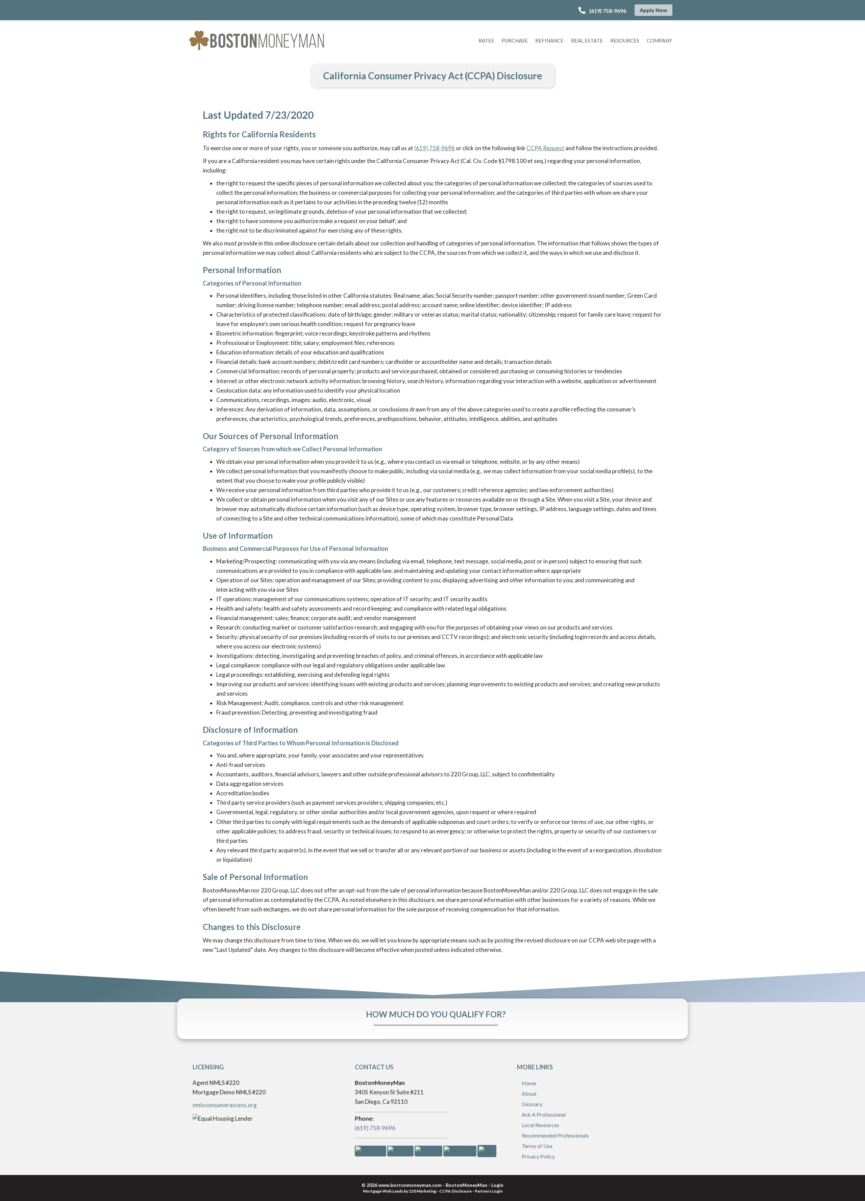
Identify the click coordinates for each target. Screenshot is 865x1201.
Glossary (532, 1104)
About (529, 1093)
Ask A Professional (544, 1114)
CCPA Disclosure (455, 1191)
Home (529, 1083)
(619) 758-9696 (434, 148)
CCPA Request (545, 148)
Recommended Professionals (555, 1135)
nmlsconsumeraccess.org (225, 1105)
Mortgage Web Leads (383, 1191)
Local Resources (540, 1125)
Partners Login (488, 1191)
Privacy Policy (538, 1156)
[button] (602, 10)
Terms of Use (537, 1146)
